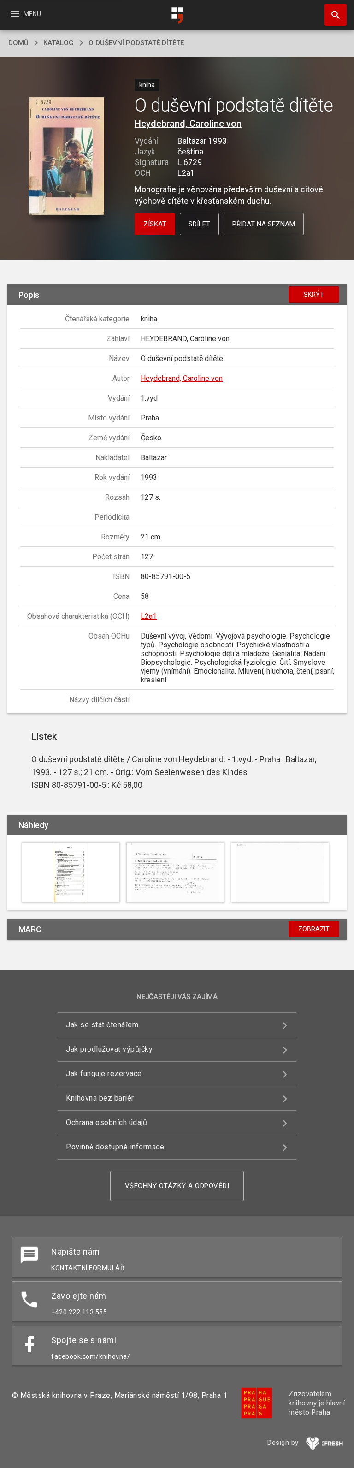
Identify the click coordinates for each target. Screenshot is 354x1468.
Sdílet (199, 224)
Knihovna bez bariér (100, 1098)
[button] (66, 157)
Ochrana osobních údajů (106, 1122)
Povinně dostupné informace (115, 1146)
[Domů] (177, 15)
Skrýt (314, 294)
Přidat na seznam (263, 224)
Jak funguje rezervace (104, 1073)
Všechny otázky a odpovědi (177, 1186)
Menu (25, 13)
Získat (154, 224)
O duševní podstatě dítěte (136, 43)
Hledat (332, 14)
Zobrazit (314, 929)
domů (18, 43)
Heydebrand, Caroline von (188, 123)
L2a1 (149, 616)
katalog (58, 43)
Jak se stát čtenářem (102, 1024)
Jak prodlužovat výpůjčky (109, 1049)
